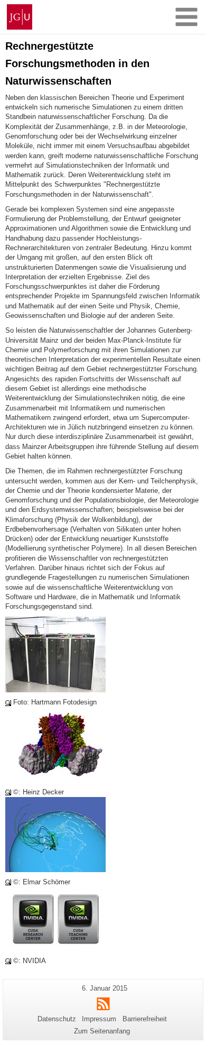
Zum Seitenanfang (102, 1031)
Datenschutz (57, 1019)
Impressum (99, 1019)
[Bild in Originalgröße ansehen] (55, 654)
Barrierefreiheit (145, 1019)
